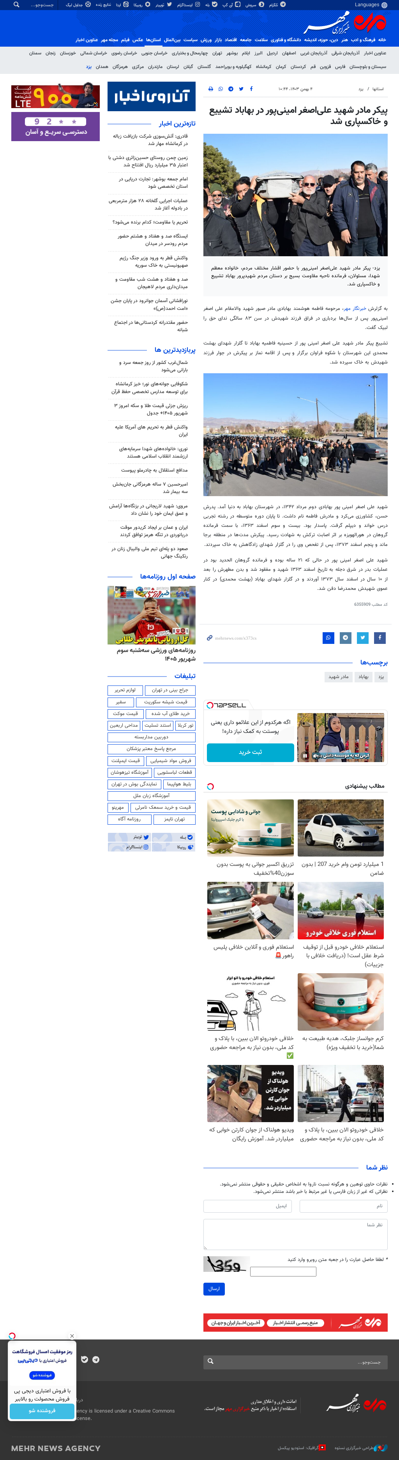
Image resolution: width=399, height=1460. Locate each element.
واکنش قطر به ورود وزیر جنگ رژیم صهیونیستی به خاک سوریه (154, 261)
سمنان (35, 53)
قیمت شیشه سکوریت (165, 702)
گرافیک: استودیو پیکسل (298, 1448)
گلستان (204, 66)
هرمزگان (120, 66)
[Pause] (305, 756)
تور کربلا (185, 725)
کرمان (281, 66)
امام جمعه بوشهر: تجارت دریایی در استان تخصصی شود (153, 183)
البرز (258, 53)
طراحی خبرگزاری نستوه (354, 1448)
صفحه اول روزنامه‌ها (168, 577)
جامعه (246, 40)
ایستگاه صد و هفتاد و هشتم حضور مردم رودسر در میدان (153, 240)
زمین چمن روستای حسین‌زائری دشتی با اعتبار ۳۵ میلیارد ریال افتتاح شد (148, 161)
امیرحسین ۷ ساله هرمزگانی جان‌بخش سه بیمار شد (150, 488)
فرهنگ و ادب (363, 40)
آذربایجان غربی (313, 53)
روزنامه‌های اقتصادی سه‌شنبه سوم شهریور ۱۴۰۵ (143, 655)
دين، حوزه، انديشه (321, 40)
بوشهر (232, 53)
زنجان (51, 53)
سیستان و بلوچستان (368, 66)
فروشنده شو (42, 1411)
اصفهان (289, 53)
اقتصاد (231, 40)
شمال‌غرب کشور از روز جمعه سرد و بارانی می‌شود (153, 366)
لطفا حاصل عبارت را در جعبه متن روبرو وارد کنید (338, 1260)
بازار (218, 40)
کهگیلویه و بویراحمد (233, 66)
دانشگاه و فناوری (286, 40)
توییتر (160, 5)
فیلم (125, 40)
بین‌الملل (172, 40)
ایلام (246, 53)
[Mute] (316, 756)
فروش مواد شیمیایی (170, 761)
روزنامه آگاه (129, 819)
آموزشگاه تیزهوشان (129, 772)
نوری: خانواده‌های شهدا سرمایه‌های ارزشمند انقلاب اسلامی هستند (153, 452)
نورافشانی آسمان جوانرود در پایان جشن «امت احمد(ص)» (149, 304)
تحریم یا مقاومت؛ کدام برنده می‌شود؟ (150, 222)
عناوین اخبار (375, 53)
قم (313, 66)
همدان (102, 66)
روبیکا (139, 5)
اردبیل (272, 53)
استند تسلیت (158, 725)
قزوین (325, 66)
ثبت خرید (250, 752)
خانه (382, 40)
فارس (340, 66)
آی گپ (228, 5)
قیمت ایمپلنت (125, 761)
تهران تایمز (174, 819)
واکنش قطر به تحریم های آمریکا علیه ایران (151, 431)
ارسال (214, 1289)
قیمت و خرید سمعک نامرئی (163, 807)
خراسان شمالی (93, 53)
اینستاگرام (185, 5)
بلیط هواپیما (179, 784)
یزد (89, 66)
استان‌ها (153, 40)
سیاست (191, 40)
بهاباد (363, 677)
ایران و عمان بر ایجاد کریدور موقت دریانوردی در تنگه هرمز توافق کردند (154, 531)
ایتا (119, 5)
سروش (251, 5)
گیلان (188, 66)
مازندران (155, 66)
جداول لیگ (75, 5)
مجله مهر (109, 40)
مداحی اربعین (124, 725)
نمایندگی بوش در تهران (134, 784)
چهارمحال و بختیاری (190, 53)
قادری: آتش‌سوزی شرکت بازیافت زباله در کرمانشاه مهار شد (150, 140)
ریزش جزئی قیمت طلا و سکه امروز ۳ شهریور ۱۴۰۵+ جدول (151, 409)
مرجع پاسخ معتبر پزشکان (151, 749)
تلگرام (274, 5)
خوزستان (68, 53)
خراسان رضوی (124, 53)
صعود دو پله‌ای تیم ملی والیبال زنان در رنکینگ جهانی (149, 552)
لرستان (173, 66)
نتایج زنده (104, 5)
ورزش (206, 40)
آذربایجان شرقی (346, 53)
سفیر (121, 702)
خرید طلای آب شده (171, 714)
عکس (137, 40)
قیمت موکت (125, 714)
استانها (378, 89)
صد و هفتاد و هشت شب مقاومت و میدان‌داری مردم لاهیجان (151, 283)
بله (208, 5)
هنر (344, 40)
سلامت (261, 40)
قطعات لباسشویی (174, 772)
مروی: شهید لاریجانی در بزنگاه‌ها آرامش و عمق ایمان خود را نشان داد (148, 510)
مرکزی (138, 66)
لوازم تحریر (125, 690)
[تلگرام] (96, 1360)
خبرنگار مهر (356, 309)
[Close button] (72, 1336)
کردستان (298, 66)
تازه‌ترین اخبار (177, 124)
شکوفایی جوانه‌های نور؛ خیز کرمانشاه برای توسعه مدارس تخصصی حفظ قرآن (149, 387)
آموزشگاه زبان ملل (151, 796)
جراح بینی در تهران (170, 690)
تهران (217, 53)
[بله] (84, 1360)
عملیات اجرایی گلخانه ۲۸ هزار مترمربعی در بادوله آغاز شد (148, 204)
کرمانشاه (264, 66)
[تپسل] (210, 705)
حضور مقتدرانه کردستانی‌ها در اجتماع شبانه (151, 326)
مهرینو (118, 807)
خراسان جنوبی (154, 53)
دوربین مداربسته (151, 737)
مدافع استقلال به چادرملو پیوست (154, 470)
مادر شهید (338, 677)
